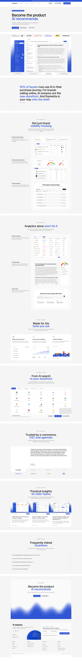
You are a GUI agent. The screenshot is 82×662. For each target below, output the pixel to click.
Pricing (38, 3)
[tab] (18, 74)
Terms (66, 653)
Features (27, 3)
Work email (45, 631)
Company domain (54, 631)
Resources (32, 3)
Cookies (69, 653)
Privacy (63, 653)
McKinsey (23, 102)
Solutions (21, 3)
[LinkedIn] (15, 631)
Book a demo (67, 3)
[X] (13, 631)
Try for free (58, 3)
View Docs (51, 416)
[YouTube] (17, 631)
